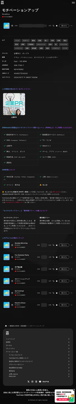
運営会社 (12, 371)
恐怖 (50, 44)
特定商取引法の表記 (15, 368)
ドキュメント (41, 44)
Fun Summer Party (22, 255)
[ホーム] (6, 326)
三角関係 (30, 44)
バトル (17, 40)
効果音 (8, 342)
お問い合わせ (56, 192)
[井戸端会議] (7, 269)
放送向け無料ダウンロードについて (21, 361)
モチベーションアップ (22, 279)
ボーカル (9, 345)
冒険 (58, 40)
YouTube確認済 (8, 16)
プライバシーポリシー (16, 364)
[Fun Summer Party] (7, 257)
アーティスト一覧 (12, 352)
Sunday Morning (21, 243)
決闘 (52, 40)
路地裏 (34, 48)
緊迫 (65, 40)
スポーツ (25, 40)
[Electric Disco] (7, 305)
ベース (65, 48)
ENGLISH (12, 376)
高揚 (39, 40)
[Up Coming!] (7, 293)
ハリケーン (18, 48)
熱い (46, 40)
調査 (23, 44)
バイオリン (55, 48)
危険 (47, 48)
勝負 (33, 40)
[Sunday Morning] (7, 245)
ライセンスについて (15, 355)
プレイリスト (10, 348)
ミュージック (10, 339)
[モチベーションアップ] (7, 281)
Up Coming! (19, 291)
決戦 (27, 48)
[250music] (2, 2)
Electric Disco (20, 303)
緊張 (16, 44)
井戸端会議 (18, 267)
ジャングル (63, 44)
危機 (41, 48)
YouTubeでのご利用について (15, 202)
